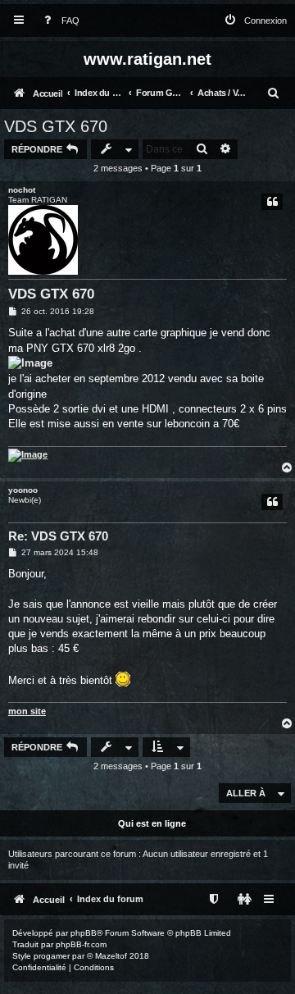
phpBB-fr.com (81, 944)
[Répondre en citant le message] (272, 202)
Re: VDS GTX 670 (58, 536)
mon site (27, 711)
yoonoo (23, 490)
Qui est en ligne (152, 823)
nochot (21, 189)
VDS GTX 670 (55, 126)
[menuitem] (58, 21)
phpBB (83, 932)
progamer (52, 955)
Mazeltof (111, 955)
